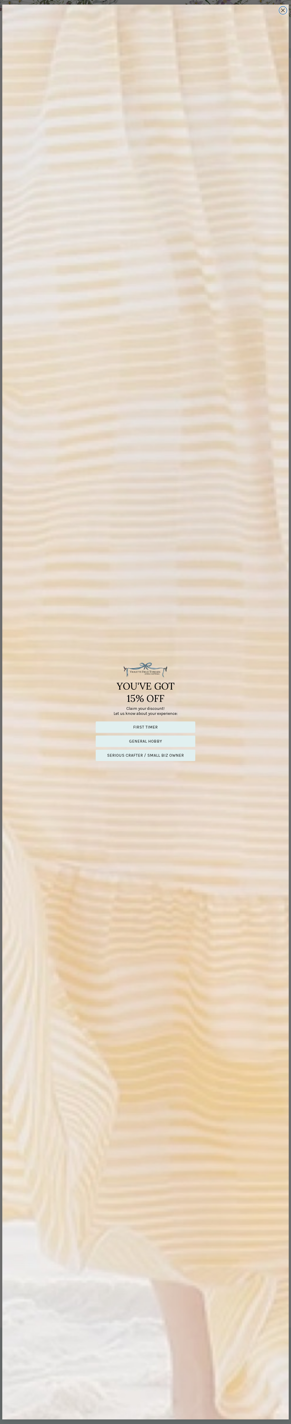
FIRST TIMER (145, 727)
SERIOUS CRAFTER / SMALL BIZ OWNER (145, 755)
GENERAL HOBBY (145, 741)
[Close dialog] (283, 10)
